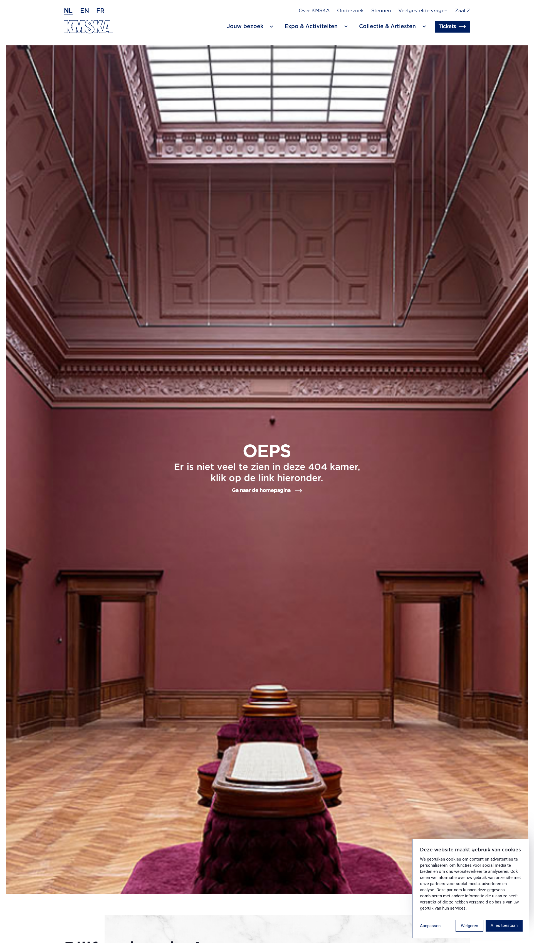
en (84, 11)
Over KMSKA (314, 10)
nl (68, 11)
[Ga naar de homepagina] (88, 26)
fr (100, 11)
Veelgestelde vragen (423, 10)
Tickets (447, 26)
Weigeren (469, 925)
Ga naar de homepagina (261, 490)
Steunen (381, 10)
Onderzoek (350, 10)
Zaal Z (462, 10)
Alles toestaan (504, 925)
